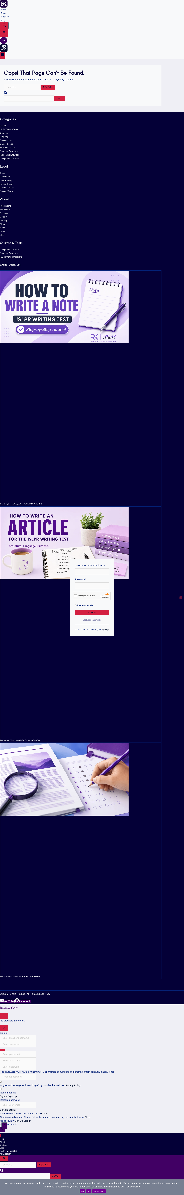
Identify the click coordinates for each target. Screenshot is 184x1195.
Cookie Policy (99, 1191)
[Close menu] (0, 1136)
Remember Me (84, 605)
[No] (180, 597)
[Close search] (4, 1158)
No (89, 1191)
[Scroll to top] (4, 1125)
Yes (82, 1191)
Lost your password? (92, 620)
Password (80, 579)
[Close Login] (4, 1028)
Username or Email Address (90, 565)
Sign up (105, 629)
